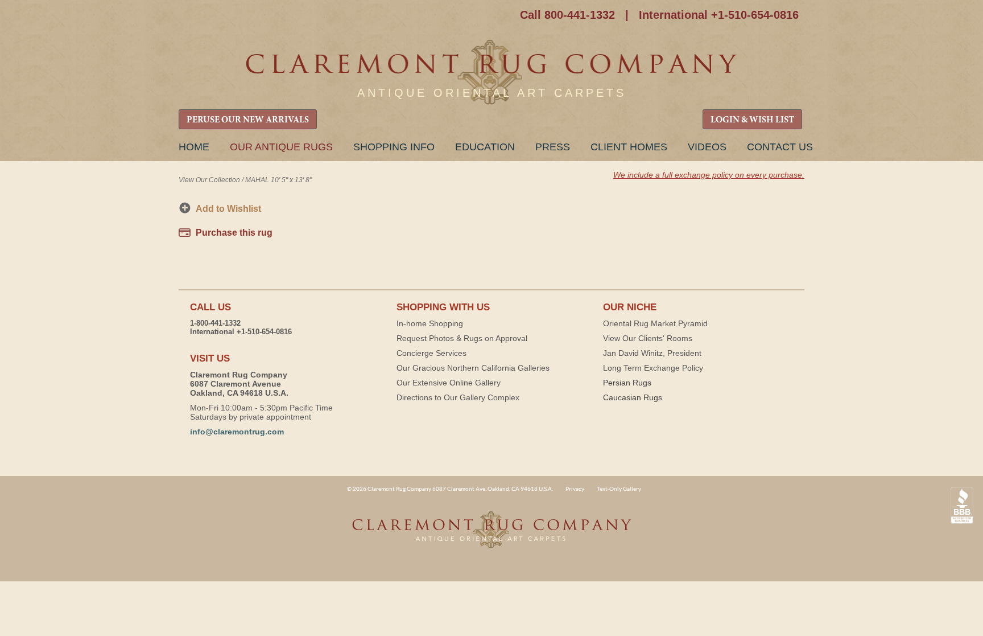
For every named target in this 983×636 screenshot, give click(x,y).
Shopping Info (394, 147)
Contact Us (780, 147)
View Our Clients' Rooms (647, 338)
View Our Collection (209, 180)
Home (194, 147)
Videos (707, 147)
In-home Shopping (429, 323)
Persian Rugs (627, 382)
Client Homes (628, 147)
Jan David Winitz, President (652, 353)
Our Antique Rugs (281, 147)
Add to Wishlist (228, 209)
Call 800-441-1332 (567, 15)
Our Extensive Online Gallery (448, 382)
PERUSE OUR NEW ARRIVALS (248, 120)
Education (485, 147)
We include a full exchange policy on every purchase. (708, 174)
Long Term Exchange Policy (653, 367)
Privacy (574, 488)
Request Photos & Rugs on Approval (461, 338)
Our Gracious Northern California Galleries (473, 367)
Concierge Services (431, 353)
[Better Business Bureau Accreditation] (962, 506)
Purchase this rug (234, 232)
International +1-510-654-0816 (719, 15)
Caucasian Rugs (632, 397)
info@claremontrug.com (237, 431)
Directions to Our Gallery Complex (457, 397)
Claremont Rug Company (491, 73)
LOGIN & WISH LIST (752, 120)
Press (552, 147)
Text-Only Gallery (619, 488)
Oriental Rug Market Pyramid (655, 323)
